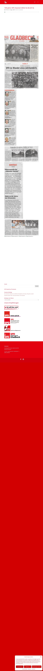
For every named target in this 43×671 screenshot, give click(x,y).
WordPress (29, 345)
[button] (40, 656)
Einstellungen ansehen (36, 666)
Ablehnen (27, 666)
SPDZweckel (7, 9)
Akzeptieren (19, 666)
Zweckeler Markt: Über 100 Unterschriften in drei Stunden (14, 280)
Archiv (17, 9)
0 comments (21, 9)
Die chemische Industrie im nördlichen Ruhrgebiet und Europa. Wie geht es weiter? (19, 278)
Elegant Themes (19, 345)
